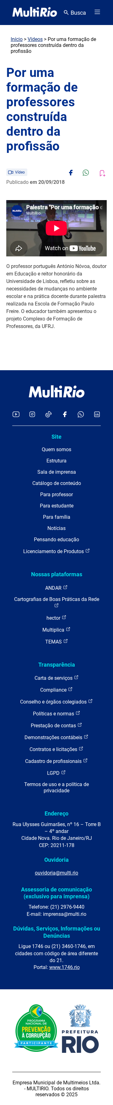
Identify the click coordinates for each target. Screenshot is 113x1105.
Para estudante (56, 506)
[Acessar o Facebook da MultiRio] (64, 414)
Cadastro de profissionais (54, 761)
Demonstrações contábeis (53, 737)
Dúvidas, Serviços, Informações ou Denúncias (56, 932)
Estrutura (56, 461)
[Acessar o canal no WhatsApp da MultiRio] (81, 414)
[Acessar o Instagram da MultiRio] (32, 414)
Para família (56, 517)
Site (56, 436)
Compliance (54, 690)
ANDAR (54, 588)
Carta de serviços (54, 678)
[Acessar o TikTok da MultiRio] (48, 414)
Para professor (56, 494)
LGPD (54, 773)
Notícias (56, 528)
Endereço (56, 813)
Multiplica (54, 630)
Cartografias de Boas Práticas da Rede (56, 599)
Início (17, 39)
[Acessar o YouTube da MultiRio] (16, 414)
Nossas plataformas (56, 574)
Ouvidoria (56, 859)
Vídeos (35, 39)
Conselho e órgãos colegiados (54, 702)
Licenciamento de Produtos (54, 551)
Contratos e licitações (54, 749)
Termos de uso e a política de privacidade (56, 787)
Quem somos (56, 449)
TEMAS (54, 642)
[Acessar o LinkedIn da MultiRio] (97, 414)
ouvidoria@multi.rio (56, 873)
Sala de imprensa (56, 472)
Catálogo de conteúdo (56, 483)
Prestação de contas (54, 726)
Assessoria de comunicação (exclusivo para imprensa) (56, 893)
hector (54, 618)
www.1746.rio (64, 967)
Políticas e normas (54, 714)
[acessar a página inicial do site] (34, 12)
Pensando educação (56, 539)
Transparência (56, 664)
